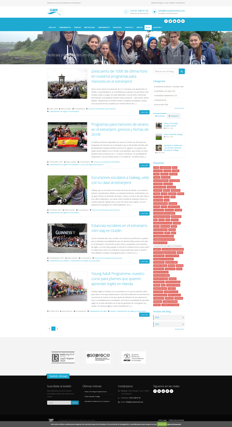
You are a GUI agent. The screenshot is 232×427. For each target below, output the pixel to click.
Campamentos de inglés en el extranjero (64, 111)
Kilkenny (157, 285)
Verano (180, 252)
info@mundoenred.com (171, 10)
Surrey (166, 200)
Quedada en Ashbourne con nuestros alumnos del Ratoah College (173, 147)
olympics (172, 230)
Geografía (173, 174)
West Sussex (165, 226)
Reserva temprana (160, 295)
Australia (178, 210)
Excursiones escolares (161, 275)
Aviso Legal (162, 420)
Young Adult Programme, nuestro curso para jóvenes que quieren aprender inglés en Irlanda (117, 278)
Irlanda (112, 311)
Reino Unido (158, 200)
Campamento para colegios (59, 261)
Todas (156, 167)
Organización (170, 269)
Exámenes (164, 174)
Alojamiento (175, 190)
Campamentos (65, 27)
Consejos (167, 171)
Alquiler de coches (160, 243)
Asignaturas (168, 184)
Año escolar (89, 27)
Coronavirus (158, 292)
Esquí (173, 233)
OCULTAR (162, 424)
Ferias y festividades (161, 181)
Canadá (164, 194)
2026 (157, 317)
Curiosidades (174, 181)
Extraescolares (159, 282)
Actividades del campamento (164, 239)
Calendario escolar (171, 292)
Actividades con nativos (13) (165, 91)
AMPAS (167, 233)
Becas (175, 167)
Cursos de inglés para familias (172, 249)
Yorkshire (177, 223)
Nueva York (169, 210)
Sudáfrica (157, 249)
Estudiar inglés (159, 256)
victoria (163, 207)
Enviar (74, 402)
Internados (157, 301)
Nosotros (117, 27)
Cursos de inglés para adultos (164, 213)
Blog (148, 27)
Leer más (144, 112)
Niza (155, 220)
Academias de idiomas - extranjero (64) (169, 87)
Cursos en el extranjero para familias (106, 162)
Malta (173, 197)
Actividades (158, 184)
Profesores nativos (160, 230)
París (167, 220)
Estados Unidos (173, 207)
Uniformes (178, 298)
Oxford (156, 226)
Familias (77, 27)
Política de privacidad (176, 420)
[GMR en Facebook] (166, 21)
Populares (174, 116)
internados (169, 298)
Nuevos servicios (174, 295)
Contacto (129, 27)
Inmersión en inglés (160, 279)
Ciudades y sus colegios (170, 305)
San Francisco (158, 210)
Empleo (140, 27)
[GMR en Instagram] (183, 21)
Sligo (163, 285)
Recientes (161, 116)
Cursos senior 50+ (172, 256)
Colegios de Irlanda (170, 301)
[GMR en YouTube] (174, 21)
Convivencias (158, 233)
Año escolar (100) (161, 105)
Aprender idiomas (160, 266)
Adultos (52, 27)
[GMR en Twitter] (170, 21)
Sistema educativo (160, 288)
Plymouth (179, 266)
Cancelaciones (159, 262)
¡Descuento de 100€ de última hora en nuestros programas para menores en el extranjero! (119, 76)
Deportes (172, 279)
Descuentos (158, 171)
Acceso (158, 27)
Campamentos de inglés (98, 311)
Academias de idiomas (162, 216)
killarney (171, 266)
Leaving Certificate (173, 285)
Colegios (176, 171)
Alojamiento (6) (160, 100)
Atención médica (159, 187)
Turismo (157, 177)
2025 (157, 324)
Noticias (166, 190)
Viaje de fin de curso (161, 272)
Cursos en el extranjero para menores (102, 109)
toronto (156, 207)
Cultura (156, 174)
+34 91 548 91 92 (139, 10)
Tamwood (172, 194)
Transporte (171, 187)
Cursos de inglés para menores (92, 165)
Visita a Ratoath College (173, 134)
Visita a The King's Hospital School (171, 124)
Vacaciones (158, 190)
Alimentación (176, 216)
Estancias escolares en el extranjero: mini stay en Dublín (119, 228)
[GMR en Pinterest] (179, 21)
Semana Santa (158, 269)
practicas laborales (160, 203)
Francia (161, 220)
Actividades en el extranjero (163, 259)
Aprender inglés (171, 262)
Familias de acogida (173, 282)
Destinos (157, 305)
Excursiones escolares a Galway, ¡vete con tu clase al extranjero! (120, 180)
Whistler (180, 194)
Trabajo (156, 194)
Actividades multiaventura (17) (166, 96)
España (173, 226)
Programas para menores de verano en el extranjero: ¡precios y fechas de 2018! (119, 129)
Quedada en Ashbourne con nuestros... (97, 401)
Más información (174, 424)
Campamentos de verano (162, 223)
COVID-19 (171, 288)
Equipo (179, 269)
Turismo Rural (158, 298)
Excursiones (166, 177)
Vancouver (172, 203)
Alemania (174, 220)
